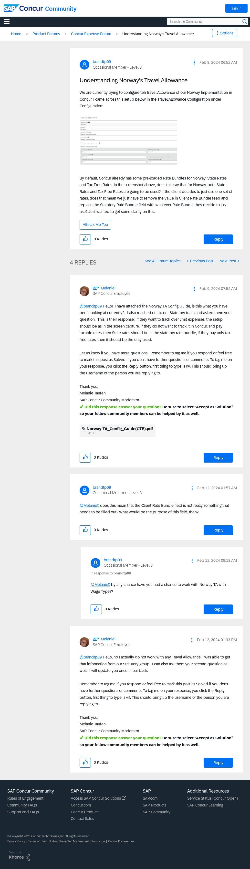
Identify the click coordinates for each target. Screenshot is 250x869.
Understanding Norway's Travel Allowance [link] (158, 34)
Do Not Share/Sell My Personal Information (77, 841)
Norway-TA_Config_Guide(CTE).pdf (120, 429)
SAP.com (150, 798)
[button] (194, 62)
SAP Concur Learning (205, 805)
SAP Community (156, 812)
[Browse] (9, 21)
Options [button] (226, 33)
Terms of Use (37, 841)
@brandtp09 (91, 306)
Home (16, 34)
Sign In (236, 8)
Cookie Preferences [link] (121, 841)
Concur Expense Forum (91, 34)
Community (61, 8)
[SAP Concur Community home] (23, 8)
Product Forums (46, 34)
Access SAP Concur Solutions (96, 798)
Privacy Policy (16, 841)
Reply (218, 239)
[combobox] (207, 21)
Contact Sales (82, 818)
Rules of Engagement (25, 798)
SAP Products (154, 805)
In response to (111, 573)
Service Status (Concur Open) (212, 798)
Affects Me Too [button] (95, 225)
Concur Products (85, 812)
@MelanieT (89, 505)
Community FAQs (22, 805)
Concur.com (81, 805)
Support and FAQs (23, 812)
